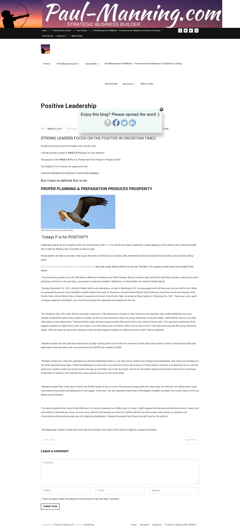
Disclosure (157, 525)
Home (44, 30)
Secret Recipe (47, 36)
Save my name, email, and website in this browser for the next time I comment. (81, 499)
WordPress (89, 525)
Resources (61, 36)
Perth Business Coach (62, 30)
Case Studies (82, 30)
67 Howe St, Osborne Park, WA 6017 (181, 525)
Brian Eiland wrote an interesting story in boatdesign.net (68, 266)
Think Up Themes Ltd (63, 525)
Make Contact (77, 36)
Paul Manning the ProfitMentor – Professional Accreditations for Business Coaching (126, 30)
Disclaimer (144, 525)
